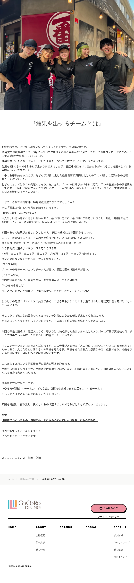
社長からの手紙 (27, 479)
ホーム (11, 479)
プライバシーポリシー (108, 516)
